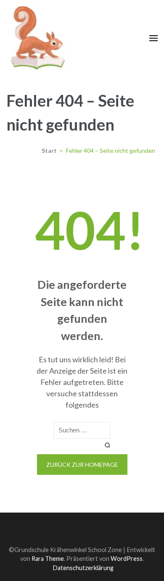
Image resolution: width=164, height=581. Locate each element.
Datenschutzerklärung (83, 567)
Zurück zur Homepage (82, 464)
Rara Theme (48, 558)
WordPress (127, 558)
